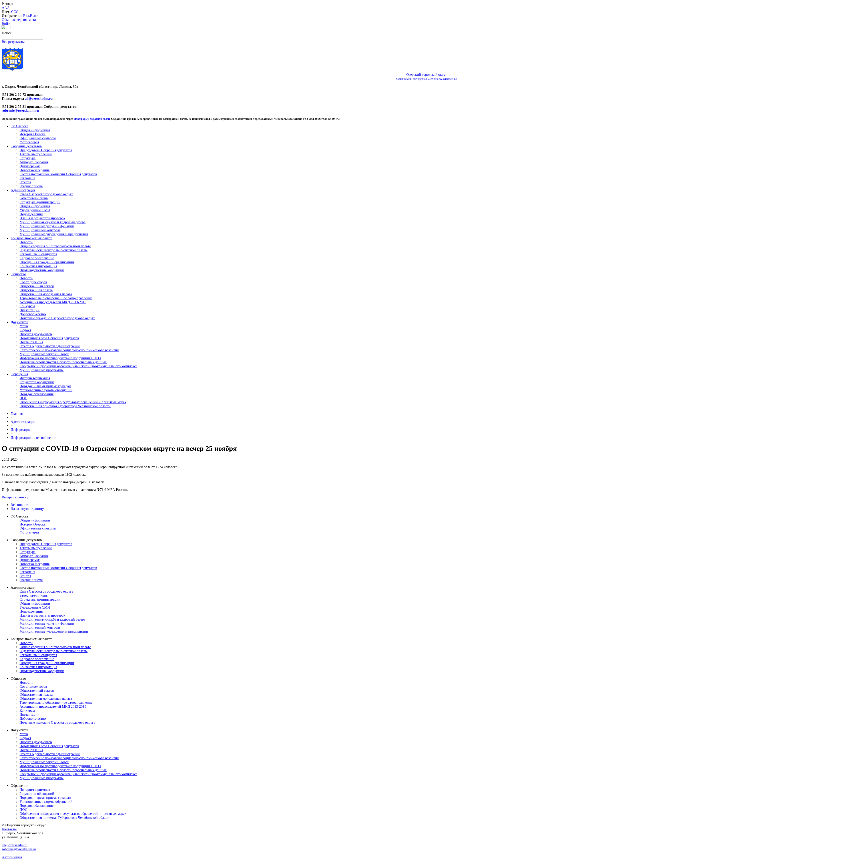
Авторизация (12, 857)
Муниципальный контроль (40, 230)
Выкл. (34, 16)
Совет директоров (33, 282)
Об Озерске (19, 126)
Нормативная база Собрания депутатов (49, 338)
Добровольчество (33, 314)
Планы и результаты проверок (42, 218)
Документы (19, 322)
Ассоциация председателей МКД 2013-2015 (53, 302)
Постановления (31, 342)
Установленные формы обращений (46, 390)
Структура (28, 158)
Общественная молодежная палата (46, 294)
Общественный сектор (37, 286)
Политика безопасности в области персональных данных (63, 362)
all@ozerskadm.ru (39, 98)
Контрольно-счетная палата (31, 238)
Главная (17, 414)
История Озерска (33, 134)
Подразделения (31, 214)
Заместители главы (34, 198)
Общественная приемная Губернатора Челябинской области (65, 406)
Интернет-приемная (35, 378)
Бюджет (25, 330)
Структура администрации (40, 202)
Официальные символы (38, 138)
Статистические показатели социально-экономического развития (69, 350)
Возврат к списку (15, 497)
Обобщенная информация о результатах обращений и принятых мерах (73, 402)
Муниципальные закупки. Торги (44, 354)
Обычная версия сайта (19, 20)
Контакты (9, 829)
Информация (20, 429)
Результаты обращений (37, 382)
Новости (26, 242)
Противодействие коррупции (42, 270)
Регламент (27, 178)
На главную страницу (27, 509)
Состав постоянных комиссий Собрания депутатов (58, 174)
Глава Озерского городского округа (46, 194)
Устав (24, 326)
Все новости (20, 505)
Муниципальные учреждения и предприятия (54, 234)
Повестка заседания (35, 170)
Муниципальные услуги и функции (47, 226)
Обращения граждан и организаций (47, 262)
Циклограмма (30, 166)
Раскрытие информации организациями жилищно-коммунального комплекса (78, 366)
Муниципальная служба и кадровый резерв (53, 222)
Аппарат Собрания (34, 162)
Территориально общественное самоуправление (56, 298)
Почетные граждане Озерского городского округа (57, 318)
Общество (18, 274)
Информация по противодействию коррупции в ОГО (60, 358)
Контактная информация (38, 266)
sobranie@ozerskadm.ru (20, 110)
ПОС (23, 398)
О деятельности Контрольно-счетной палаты (54, 250)
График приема (31, 186)
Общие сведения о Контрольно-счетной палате (55, 246)
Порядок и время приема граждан (45, 386)
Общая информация (35, 130)
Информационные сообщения (33, 437)
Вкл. (26, 16)
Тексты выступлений (36, 154)
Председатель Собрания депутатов (46, 150)
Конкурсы (27, 306)
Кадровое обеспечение (37, 258)
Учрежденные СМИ (35, 210)
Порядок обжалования (37, 394)
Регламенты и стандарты (38, 254)
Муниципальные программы (42, 370)
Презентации (30, 310)
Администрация (23, 190)
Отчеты (25, 182)
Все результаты (13, 42)
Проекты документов (36, 334)
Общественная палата (36, 290)
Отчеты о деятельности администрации (50, 346)
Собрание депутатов (26, 146)
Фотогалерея (29, 142)
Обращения (19, 374)
